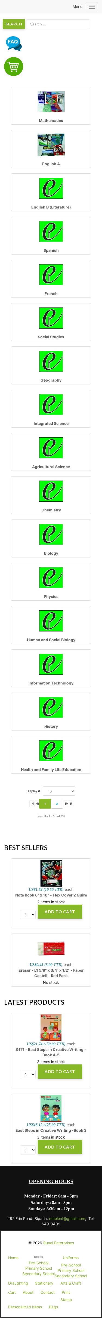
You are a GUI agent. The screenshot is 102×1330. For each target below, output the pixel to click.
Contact (48, 1292)
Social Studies (51, 337)
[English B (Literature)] (51, 188)
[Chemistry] (51, 490)
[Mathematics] (51, 101)
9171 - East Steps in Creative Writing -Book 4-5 (51, 1052)
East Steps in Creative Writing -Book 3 (51, 1130)
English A (51, 163)
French (51, 293)
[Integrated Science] (51, 404)
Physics (51, 596)
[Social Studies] (51, 317)
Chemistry (51, 510)
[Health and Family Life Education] (51, 750)
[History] (51, 707)
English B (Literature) (51, 207)
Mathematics (51, 120)
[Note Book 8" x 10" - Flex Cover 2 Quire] (51, 873)
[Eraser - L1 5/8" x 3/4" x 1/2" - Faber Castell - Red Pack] (51, 948)
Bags (53, 1307)
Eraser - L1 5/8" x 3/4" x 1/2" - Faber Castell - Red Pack (51, 973)
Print (66, 1292)
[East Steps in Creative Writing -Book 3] (51, 1108)
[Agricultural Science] (51, 447)
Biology (51, 553)
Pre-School (38, 1262)
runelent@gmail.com (67, 1218)
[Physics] (51, 577)
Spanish (51, 250)
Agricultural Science (51, 466)
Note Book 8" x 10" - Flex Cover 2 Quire (51, 895)
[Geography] (51, 361)
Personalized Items (25, 1307)
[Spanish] (51, 231)
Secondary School (38, 1273)
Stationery (44, 1283)
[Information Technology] (51, 663)
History (51, 726)
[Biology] (51, 534)
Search (13, 24)
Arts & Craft (70, 1283)
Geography (51, 380)
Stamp (66, 1299)
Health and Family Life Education (51, 769)
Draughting (18, 1283)
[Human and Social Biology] (51, 620)
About (28, 1292)
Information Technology (51, 683)
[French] (51, 274)
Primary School (38, 1268)
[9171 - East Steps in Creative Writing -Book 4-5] (51, 1027)
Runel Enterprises (58, 1242)
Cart (12, 1292)
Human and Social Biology (51, 639)
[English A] (51, 144)
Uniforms (71, 1257)
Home (13, 1257)
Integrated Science (51, 423)
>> (70, 804)
